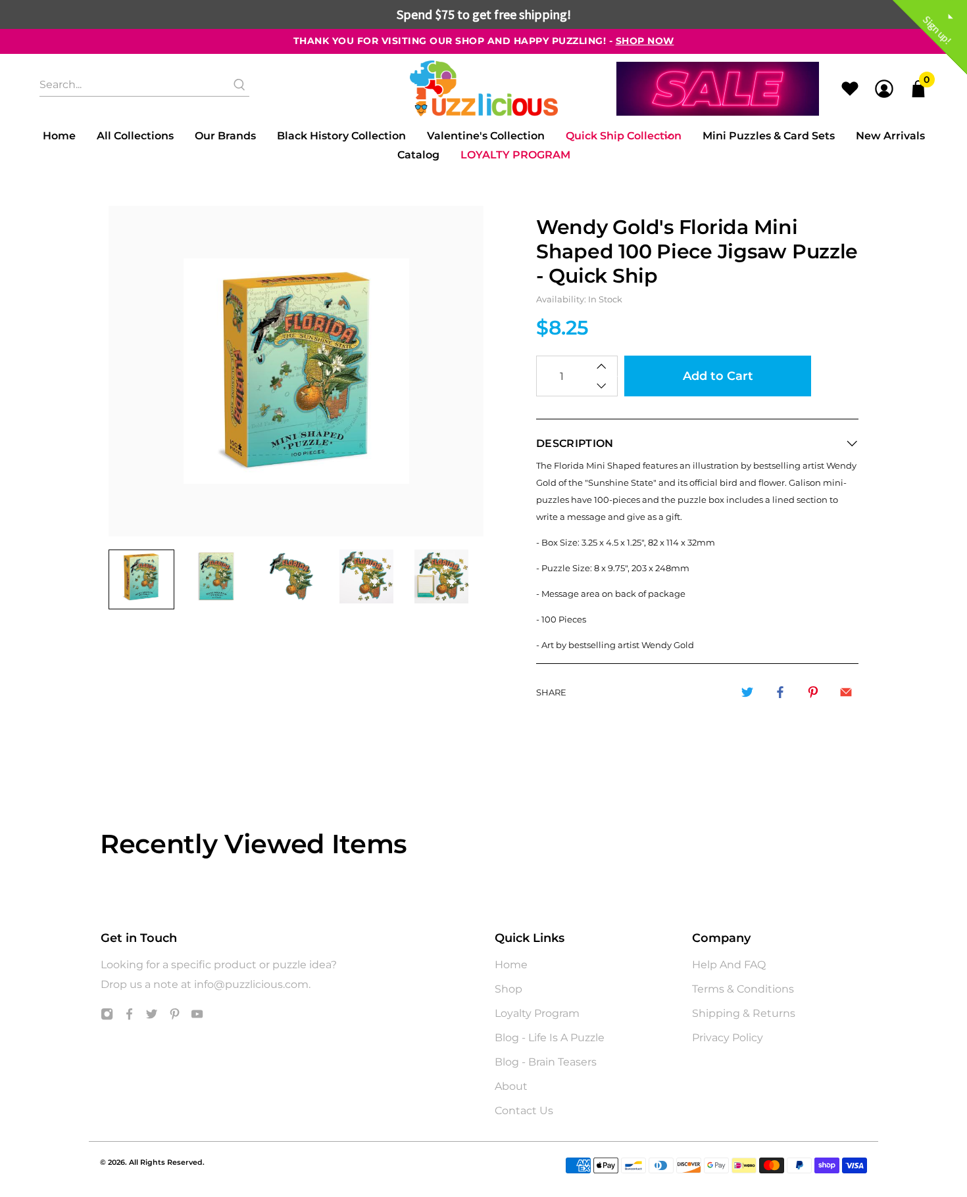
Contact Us (524, 1110)
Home (59, 135)
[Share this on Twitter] (747, 692)
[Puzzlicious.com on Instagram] (107, 1016)
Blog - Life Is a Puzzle (550, 1037)
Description (575, 443)
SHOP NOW (645, 41)
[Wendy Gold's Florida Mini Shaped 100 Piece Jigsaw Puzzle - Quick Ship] (296, 371)
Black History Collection (341, 135)
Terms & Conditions (743, 989)
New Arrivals (890, 135)
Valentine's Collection (486, 135)
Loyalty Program (515, 155)
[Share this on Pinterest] (813, 692)
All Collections (135, 135)
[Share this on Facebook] (780, 692)
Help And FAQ (729, 964)
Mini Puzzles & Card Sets (769, 135)
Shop (508, 989)
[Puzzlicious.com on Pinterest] (174, 1016)
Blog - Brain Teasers (546, 1062)
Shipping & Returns (743, 1013)
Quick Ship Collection (624, 135)
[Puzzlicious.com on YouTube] (197, 1016)
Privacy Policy (727, 1037)
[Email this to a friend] (845, 692)
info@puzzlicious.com (251, 984)
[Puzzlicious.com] (484, 88)
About (511, 1086)
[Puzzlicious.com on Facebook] (129, 1016)
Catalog (418, 155)
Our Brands (225, 135)
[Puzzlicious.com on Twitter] (151, 1016)
